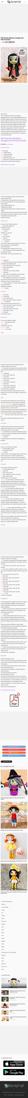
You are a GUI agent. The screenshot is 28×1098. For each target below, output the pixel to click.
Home (5, 1095)
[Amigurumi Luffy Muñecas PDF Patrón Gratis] (14, 815)
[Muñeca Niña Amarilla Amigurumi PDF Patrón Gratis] (14, 846)
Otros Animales (4, 907)
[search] (25, 2)
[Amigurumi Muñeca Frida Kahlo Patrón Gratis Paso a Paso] (5, 992)
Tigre (2, 960)
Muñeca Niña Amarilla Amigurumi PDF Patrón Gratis (13, 861)
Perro (2, 949)
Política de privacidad (19, 1095)
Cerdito (3, 915)
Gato (2, 927)
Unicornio (3, 963)
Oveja (2, 943)
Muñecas (3, 904)
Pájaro (2, 946)
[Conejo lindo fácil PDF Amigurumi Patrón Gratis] (5, 1018)
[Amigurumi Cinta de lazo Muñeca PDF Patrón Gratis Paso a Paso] (14, 877)
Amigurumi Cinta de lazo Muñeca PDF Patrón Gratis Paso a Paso (13, 892)
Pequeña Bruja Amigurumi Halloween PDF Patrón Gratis (13, 798)
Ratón (2, 958)
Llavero (3, 938)
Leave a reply (6, 761)
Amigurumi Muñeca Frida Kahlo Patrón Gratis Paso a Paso (17, 991)
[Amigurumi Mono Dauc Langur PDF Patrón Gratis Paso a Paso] (14, 983)
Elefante (3, 924)
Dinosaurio (3, 921)
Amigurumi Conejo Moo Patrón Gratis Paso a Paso (17, 998)
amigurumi (8, 127)
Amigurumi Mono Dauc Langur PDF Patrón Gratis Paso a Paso (13, 986)
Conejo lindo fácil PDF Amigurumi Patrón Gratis (18, 1017)
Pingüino (3, 955)
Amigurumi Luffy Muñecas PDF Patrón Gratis (12, 830)
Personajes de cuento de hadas (8, 952)
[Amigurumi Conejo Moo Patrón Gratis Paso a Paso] (5, 999)
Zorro (2, 969)
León (2, 935)
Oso (2, 912)
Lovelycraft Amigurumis (6, 901)
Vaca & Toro (4, 966)
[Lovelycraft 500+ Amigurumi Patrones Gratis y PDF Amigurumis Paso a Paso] (14, 1)
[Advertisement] (14, 18)
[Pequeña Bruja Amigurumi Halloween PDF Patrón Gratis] (14, 783)
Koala (2, 932)
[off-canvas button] (2, 2)
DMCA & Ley (10, 1095)
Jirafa (2, 929)
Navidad (3, 941)
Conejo (3, 910)
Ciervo (2, 918)
